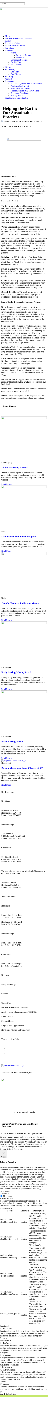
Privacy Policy (17, 95)
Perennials (20, 57)
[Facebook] (4, 1102)
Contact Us (6, 1003)
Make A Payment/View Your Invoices (26, 84)
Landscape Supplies (19, 60)
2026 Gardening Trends (14, 467)
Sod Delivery (16, 64)
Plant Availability (12, 43)
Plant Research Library (15, 45)
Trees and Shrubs (23, 55)
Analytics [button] (4, 1353)
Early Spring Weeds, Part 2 (16, 672)
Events (8, 67)
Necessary (7, 1196)
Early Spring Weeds (12, 741)
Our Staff (15, 72)
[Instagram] (12, 1102)
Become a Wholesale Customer (18, 38)
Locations (9, 48)
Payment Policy (8, 1021)
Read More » (6, 484)
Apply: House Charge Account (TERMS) (19, 1012)
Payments (6, 1126)
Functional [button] (4, 1326)
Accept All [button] (18, 1149)
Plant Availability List (20, 86)
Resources (9, 81)
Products (9, 50)
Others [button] (3, 1382)
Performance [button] (5, 1340)
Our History (10, 69)
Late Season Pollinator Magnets (18, 536)
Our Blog (9, 76)
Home (8, 36)
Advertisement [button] (6, 1367)
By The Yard (16, 62)
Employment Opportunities (16, 98)
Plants (13, 53)
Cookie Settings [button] (6, 1149)
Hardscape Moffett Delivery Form (25, 91)
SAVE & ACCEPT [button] (8, 1394)
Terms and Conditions (20, 93)
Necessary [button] (4, 1193)
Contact (8, 79)
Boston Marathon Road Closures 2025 (22, 768)
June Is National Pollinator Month (20, 603)
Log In (8, 41)
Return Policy (7, 1016)
